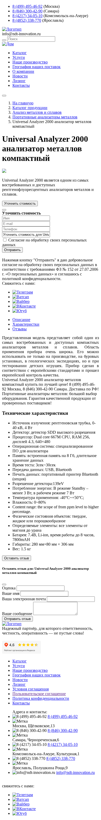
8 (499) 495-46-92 (27, 6)
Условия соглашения (30, 689)
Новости (20, 76)
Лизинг (19, 81)
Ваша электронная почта (24, 599)
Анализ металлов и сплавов (37, 112)
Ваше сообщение (17, 613)
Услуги (18, 57)
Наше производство (30, 62)
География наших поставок (36, 67)
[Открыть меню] (4, 95)
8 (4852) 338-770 (26, 20)
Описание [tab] (21, 319)
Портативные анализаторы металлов (44, 117)
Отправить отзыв (17, 619)
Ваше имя (10, 593)
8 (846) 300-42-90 (27, 11)
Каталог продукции (29, 107)
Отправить (12, 250)
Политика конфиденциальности (40, 698)
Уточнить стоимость (20, 203)
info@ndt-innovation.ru (75, 772)
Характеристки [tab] (25, 324)
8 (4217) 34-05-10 (27, 15)
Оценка (9, 588)
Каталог (19, 53)
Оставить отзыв (16, 558)
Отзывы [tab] (19, 329)
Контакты (21, 85)
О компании (23, 71)
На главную (22, 103)
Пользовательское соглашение (39, 693)
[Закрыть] (4, 210)
